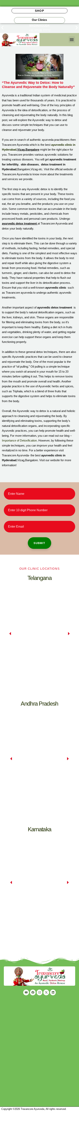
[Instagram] (39, 992)
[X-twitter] (46, 992)
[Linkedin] (53, 992)
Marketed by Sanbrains (13, 1119)
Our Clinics (39, 19)
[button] (2, 27)
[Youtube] (26, 992)
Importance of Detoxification (19, 440)
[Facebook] (33, 992)
